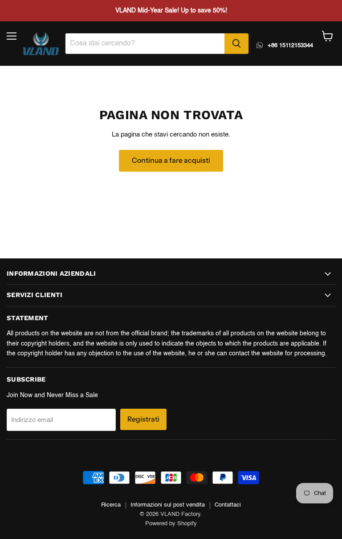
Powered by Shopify (171, 524)
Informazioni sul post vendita (167, 505)
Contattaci (228, 505)
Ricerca (111, 505)
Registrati (143, 419)
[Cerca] (236, 43)
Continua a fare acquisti (171, 160)
